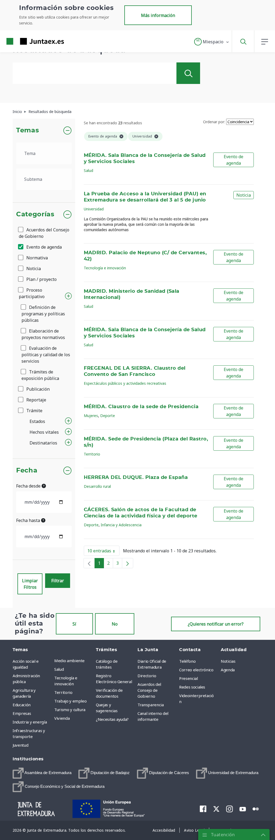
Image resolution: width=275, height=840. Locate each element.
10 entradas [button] (103, 552)
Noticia (33, 268)
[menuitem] (42, 773)
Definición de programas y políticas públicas (43, 313)
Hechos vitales (44, 432)
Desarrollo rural (97, 486)
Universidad (94, 208)
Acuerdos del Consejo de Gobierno (44, 233)
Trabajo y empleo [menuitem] (70, 701)
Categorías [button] (35, 214)
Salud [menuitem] (59, 669)
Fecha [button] (26, 470)
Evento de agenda (43, 247)
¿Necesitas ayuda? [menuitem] (112, 719)
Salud (88, 170)
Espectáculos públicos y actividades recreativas (125, 383)
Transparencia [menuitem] (151, 704)
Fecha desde (29, 486)
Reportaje (35, 400)
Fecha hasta (28, 520)
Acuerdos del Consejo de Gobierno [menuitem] (149, 690)
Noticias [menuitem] (228, 661)
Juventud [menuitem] (20, 745)
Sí (74, 624)
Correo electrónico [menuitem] (196, 669)
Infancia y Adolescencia (121, 524)
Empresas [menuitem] (22, 713)
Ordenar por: (214, 121)
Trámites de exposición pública (40, 375)
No (115, 624)
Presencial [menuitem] (188, 678)
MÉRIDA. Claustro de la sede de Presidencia (141, 406)
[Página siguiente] (127, 563)
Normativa (36, 258)
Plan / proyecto (41, 279)
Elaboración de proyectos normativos (43, 334)
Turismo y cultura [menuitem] (69, 709)
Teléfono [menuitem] (187, 661)
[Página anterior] (89, 563)
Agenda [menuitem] (228, 669)
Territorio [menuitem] (63, 692)
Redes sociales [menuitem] (192, 687)
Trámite (33, 411)
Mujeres (91, 415)
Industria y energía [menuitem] (30, 722)
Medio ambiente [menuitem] (69, 660)
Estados (37, 421)
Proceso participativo (32, 293)
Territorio (92, 454)
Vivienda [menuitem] (62, 718)
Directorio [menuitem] (147, 675)
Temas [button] (27, 130)
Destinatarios (43, 443)
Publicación (37, 389)
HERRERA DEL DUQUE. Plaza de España (136, 477)
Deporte (107, 415)
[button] (212, 42)
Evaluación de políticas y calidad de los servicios (45, 354)
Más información (158, 15)
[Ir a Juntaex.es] (25, 41)
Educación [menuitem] (22, 704)
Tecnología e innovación (105, 267)
